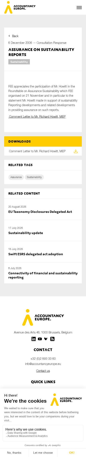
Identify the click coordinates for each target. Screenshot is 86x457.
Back (15, 36)
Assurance (16, 177)
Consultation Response (51, 42)
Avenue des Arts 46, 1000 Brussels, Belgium (43, 332)
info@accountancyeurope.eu (43, 364)
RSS (52, 339)
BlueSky (46, 339)
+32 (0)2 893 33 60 (43, 358)
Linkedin (34, 339)
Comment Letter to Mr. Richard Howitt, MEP (37, 116)
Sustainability (19, 62)
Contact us (43, 370)
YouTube (40, 339)
